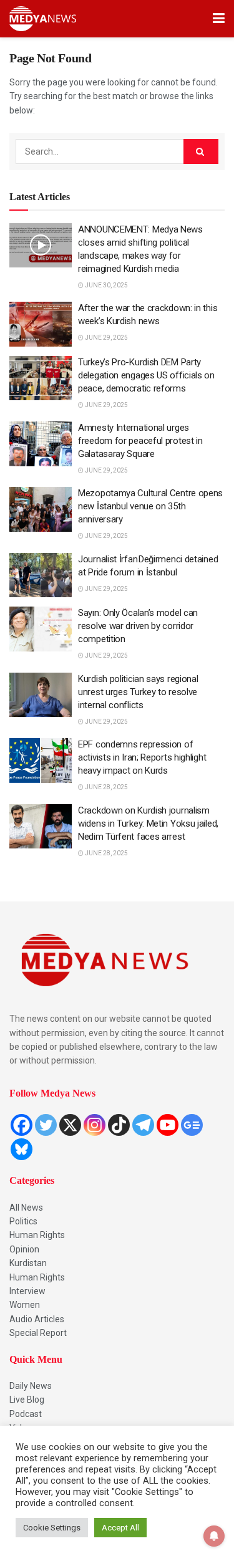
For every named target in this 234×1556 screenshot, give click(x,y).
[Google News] (192, 1125)
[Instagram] (94, 1125)
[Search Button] (200, 151)
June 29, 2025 (106, 337)
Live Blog (26, 1400)
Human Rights (37, 1235)
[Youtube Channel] (167, 1125)
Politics (23, 1221)
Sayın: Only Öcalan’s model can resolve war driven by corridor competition (138, 626)
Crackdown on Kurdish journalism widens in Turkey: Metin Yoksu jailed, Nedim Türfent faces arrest (148, 823)
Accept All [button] (120, 1527)
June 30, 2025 (106, 285)
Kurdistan (28, 1263)
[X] (70, 1125)
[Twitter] (46, 1125)
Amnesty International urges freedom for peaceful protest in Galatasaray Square (140, 440)
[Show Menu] (219, 18)
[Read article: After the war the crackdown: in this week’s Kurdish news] (40, 324)
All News (26, 1208)
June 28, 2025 (106, 787)
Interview (27, 1291)
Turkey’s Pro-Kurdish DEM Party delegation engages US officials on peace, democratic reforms (146, 375)
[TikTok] (119, 1125)
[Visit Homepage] (42, 18)
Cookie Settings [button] (51, 1527)
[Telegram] (143, 1125)
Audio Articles (36, 1319)
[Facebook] (21, 1125)
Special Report (38, 1333)
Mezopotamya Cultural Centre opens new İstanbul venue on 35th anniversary (150, 506)
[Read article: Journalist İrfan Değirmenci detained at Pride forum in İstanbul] (40, 575)
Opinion (24, 1249)
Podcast (25, 1414)
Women (24, 1305)
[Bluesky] (21, 1149)
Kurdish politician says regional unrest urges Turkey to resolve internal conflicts (138, 692)
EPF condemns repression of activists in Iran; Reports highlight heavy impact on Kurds (142, 757)
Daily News (30, 1386)
